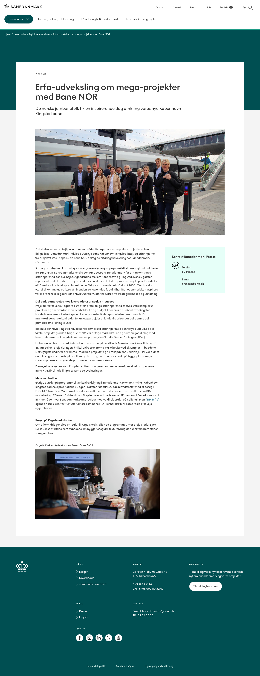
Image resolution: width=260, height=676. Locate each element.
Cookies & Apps (125, 666)
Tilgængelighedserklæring (159, 666)
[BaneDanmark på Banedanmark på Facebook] (79, 640)
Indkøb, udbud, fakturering (56, 19)
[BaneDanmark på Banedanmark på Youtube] (118, 640)
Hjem (7, 34)
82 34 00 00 (145, 615)
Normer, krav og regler (141, 19)
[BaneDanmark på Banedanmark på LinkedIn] (99, 640)
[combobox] (18, 19)
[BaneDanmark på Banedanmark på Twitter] (108, 640)
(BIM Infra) (152, 399)
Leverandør (20, 34)
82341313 (188, 271)
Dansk (83, 611)
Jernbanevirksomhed (92, 584)
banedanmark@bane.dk (158, 611)
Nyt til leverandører (39, 34)
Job (209, 7)
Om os (159, 7)
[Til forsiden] (23, 6)
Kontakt (176, 7)
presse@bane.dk (193, 283)
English (224, 7)
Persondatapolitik (96, 666)
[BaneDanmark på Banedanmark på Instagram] (89, 640)
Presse (193, 7)
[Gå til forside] (28, 603)
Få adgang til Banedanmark (100, 19)
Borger (83, 571)
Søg (245, 7)
